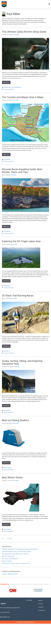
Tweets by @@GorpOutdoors (10, 574)
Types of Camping (7, 561)
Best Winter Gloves (12, 477)
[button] (49, 4)
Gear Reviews (7, 467)
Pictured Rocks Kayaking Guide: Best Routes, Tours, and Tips (22, 170)
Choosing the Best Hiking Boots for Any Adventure (15, 554)
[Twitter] (40, 615)
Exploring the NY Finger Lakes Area (21, 241)
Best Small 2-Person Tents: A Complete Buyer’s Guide (16, 551)
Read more (6, 82)
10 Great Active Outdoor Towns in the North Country (16, 563)
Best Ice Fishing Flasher (8, 556)
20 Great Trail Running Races (17, 295)
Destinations (7, 159)
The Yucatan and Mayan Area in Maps (22, 97)
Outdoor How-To (8, 87)
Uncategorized (17, 87)
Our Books (29, 600)
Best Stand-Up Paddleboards (10, 558)
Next (11, 538)
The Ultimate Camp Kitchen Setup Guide (24, 31)
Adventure (6, 351)
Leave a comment (8, 89)
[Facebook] (36, 615)
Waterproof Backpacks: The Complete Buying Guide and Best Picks (20, 549)
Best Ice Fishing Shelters (15, 420)
